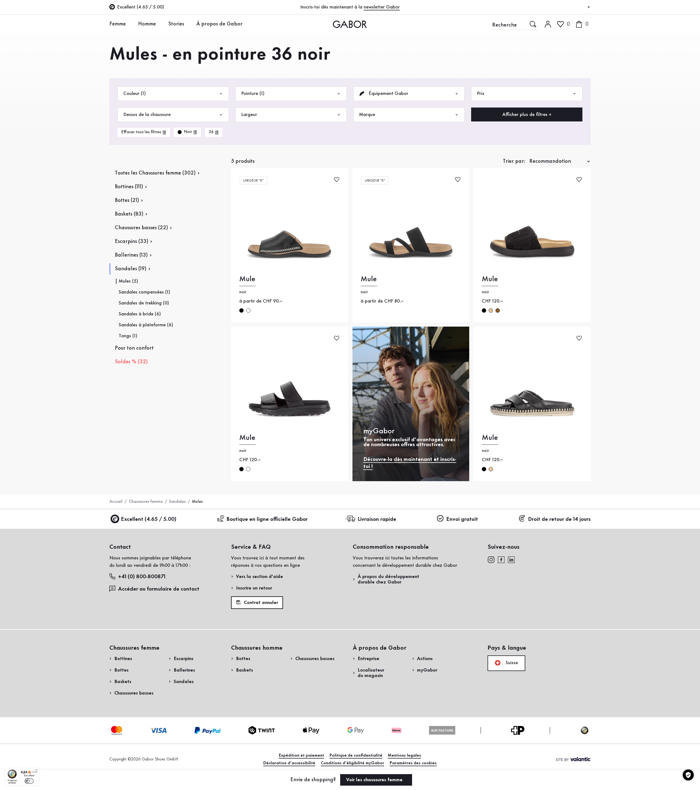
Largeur (249, 114)
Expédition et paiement (301, 755)
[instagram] (491, 559)
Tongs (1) (128, 336)
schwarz (484, 310)
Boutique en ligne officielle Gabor (267, 519)
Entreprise (368, 659)
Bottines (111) (129, 186)
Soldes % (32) (131, 361)
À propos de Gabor (219, 24)
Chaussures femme (146, 502)
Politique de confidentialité (355, 755)
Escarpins (183, 659)
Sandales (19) (130, 268)
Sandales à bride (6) (140, 314)
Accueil (115, 502)
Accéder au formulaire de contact (158, 589)
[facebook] (501, 559)
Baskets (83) (129, 214)
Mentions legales (404, 755)
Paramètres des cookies (413, 763)
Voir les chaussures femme (375, 780)
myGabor (427, 670)
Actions (425, 659)
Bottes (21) (127, 200)
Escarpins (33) (131, 241)
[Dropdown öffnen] (129, 23)
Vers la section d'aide (259, 576)
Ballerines (184, 670)
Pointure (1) (252, 93)
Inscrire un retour (254, 588)
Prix (480, 93)
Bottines (123, 659)
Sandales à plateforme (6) (146, 325)
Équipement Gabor (387, 93)
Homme (147, 24)
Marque (367, 114)
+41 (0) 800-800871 (141, 576)
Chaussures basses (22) (141, 227)
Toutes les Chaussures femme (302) (155, 173)
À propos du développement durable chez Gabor (388, 579)
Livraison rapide (377, 519)
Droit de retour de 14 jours (559, 519)
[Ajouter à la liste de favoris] (336, 179)
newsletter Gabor (382, 7)
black (241, 310)
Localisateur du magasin (371, 673)
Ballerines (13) (131, 255)
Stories (176, 24)
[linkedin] (511, 559)
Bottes (121, 670)
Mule (247, 279)
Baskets (122, 681)
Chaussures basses (133, 693)
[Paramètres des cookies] (688, 774)
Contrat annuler (260, 603)
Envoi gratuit (462, 519)
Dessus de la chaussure (147, 114)
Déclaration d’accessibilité (289, 763)
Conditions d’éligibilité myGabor (352, 763)
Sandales (177, 502)
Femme (117, 24)
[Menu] (36, 771)
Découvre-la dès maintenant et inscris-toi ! (409, 463)
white (248, 310)
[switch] (29, 781)
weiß (248, 469)
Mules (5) (128, 281)
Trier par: (514, 161)
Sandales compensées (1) (144, 292)
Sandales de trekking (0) (144, 303)
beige (491, 310)
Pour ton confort (134, 348)
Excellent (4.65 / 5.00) (148, 519)
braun (497, 310)
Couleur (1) (134, 93)
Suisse (511, 663)
